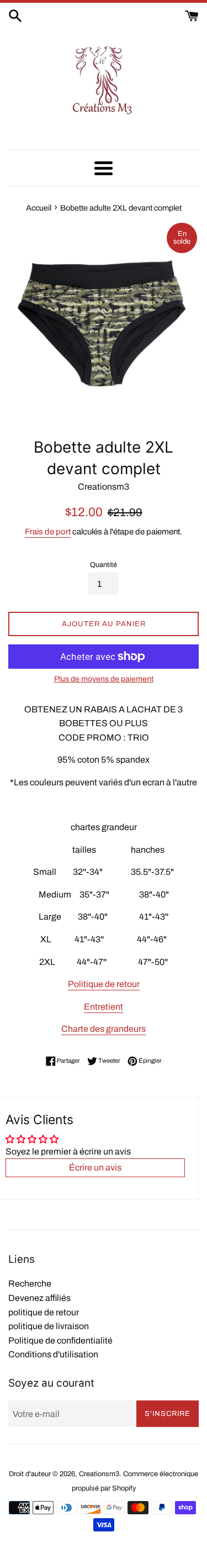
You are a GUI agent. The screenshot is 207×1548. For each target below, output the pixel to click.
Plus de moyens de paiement (103, 679)
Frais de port (48, 531)
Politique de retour (104, 984)
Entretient (103, 1006)
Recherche (29, 1283)
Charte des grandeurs (103, 1028)
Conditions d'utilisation (53, 1354)
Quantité (103, 565)
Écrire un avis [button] (95, 1167)
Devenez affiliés (39, 1298)
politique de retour (43, 1312)
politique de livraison (48, 1326)
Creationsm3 (99, 1474)
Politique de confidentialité (60, 1340)
